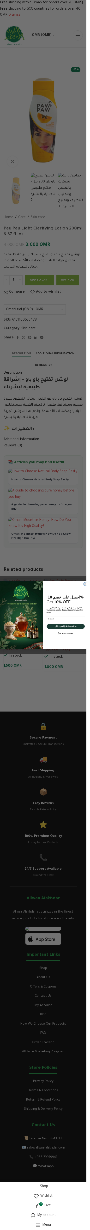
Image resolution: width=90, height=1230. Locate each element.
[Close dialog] (85, 584)
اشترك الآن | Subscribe (66, 626)
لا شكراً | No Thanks (65, 633)
